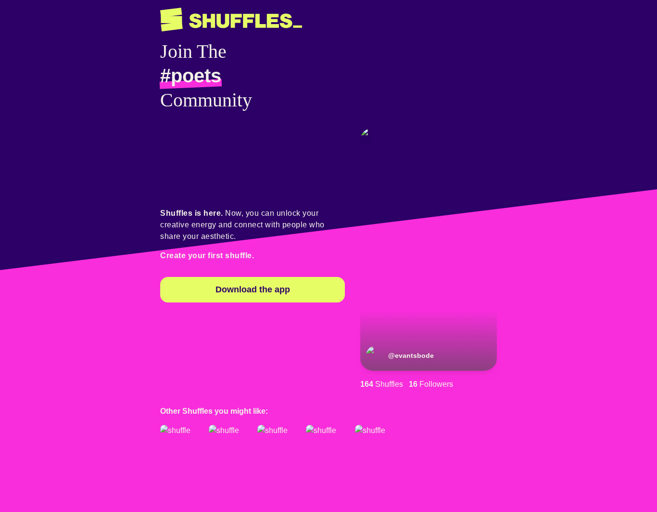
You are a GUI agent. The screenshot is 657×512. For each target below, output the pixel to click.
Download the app (252, 289)
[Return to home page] (231, 20)
